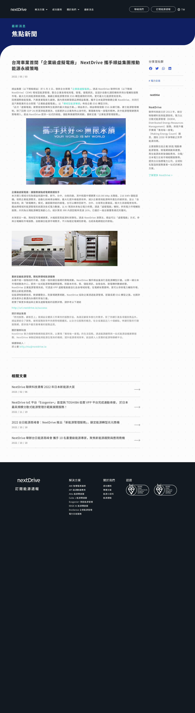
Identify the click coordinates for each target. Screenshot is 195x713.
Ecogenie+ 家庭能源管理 (81, 501)
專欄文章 (107, 489)
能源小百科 (108, 493)
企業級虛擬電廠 (80, 88)
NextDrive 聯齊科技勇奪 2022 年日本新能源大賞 (43, 387)
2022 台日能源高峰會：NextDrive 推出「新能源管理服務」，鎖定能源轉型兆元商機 (66, 422)
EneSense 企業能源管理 (80, 509)
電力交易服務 (75, 513)
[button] (163, 9)
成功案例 (57, 9)
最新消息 (89, 9)
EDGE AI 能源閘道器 (78, 505)
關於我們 (71, 9)
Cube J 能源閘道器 (78, 497)
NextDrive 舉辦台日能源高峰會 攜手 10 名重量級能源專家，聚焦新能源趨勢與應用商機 (68, 438)
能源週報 (107, 497)
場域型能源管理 (71, 103)
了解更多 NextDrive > (161, 175)
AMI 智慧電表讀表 (77, 485)
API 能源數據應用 (77, 489)
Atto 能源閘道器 (76, 493)
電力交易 (155, 80)
